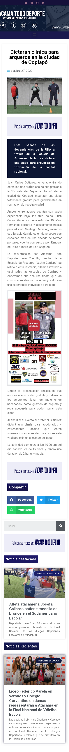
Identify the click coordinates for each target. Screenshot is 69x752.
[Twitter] (43, 2)
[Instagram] (37, 2)
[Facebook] (31, 2)
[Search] (60, 526)
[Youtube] (26, 2)
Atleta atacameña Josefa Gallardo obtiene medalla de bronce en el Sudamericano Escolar (33, 611)
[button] (34, 34)
